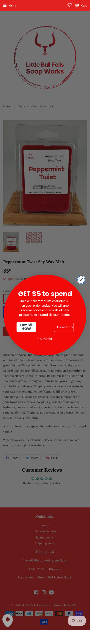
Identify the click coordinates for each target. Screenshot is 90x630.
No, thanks (45, 339)
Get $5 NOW (26, 326)
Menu (12, 5)
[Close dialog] (81, 280)
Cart (83, 5)
